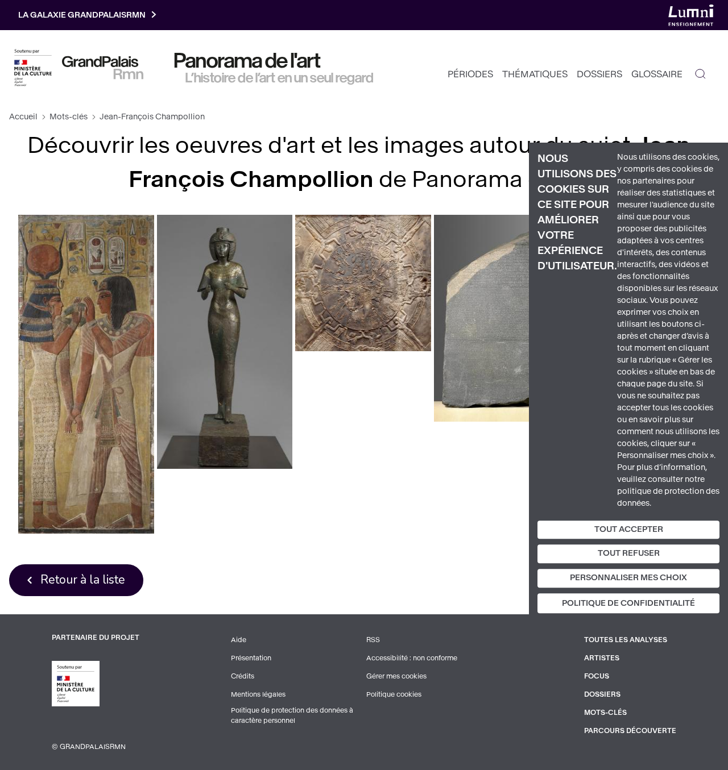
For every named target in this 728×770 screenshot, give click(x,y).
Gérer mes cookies (396, 676)
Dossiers (599, 74)
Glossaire (656, 74)
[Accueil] (102, 68)
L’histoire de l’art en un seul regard (279, 78)
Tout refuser (629, 554)
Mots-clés (68, 117)
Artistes (601, 658)
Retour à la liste (82, 580)
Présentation (251, 658)
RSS (373, 639)
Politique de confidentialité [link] (628, 603)
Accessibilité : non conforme (411, 658)
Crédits (242, 676)
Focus (596, 676)
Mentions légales (258, 694)
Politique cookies (393, 694)
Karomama (225, 342)
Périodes (470, 74)
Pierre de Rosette (502, 318)
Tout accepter (628, 529)
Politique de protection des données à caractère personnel (292, 715)
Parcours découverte (630, 730)
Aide (238, 639)
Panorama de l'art (247, 61)
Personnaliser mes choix (628, 577)
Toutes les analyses (625, 639)
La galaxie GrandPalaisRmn (82, 15)
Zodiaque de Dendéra (363, 283)
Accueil (23, 117)
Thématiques (535, 74)
